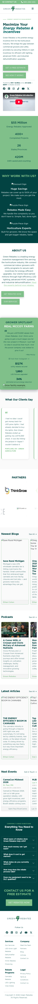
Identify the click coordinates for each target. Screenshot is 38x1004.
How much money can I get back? (15, 848)
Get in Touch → (30, 772)
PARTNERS (19, 477)
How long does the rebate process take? (14, 871)
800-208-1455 (29, 2)
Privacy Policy (25, 973)
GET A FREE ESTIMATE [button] (15, 68)
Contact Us (24, 958)
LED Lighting (10, 982)
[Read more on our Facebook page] (4, 88)
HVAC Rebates (10, 961)
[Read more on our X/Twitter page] (28, 88)
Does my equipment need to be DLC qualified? (17, 878)
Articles (23, 955)
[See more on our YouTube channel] (23, 88)
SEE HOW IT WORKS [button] (14, 75)
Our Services (9, 945)
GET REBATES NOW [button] (12, 294)
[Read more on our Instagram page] (14, 88)
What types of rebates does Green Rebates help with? (15, 840)
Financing (8, 964)
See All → (33, 534)
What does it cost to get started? (14, 855)
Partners (23, 948)
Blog (22, 952)
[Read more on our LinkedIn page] (9, 88)
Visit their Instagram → (20, 359)
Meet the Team (25, 945)
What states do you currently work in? (16, 863)
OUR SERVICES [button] (10, 302)
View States (9, 986)
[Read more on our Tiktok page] (18, 88)
